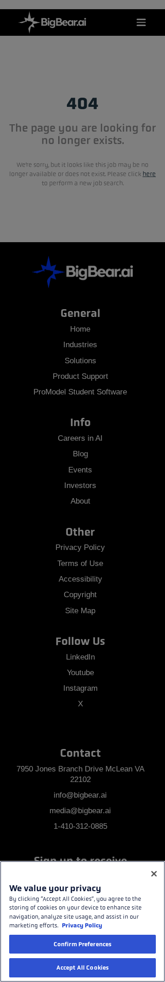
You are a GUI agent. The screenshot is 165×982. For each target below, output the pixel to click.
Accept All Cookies (82, 967)
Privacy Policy (82, 925)
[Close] (154, 874)
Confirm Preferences (82, 944)
